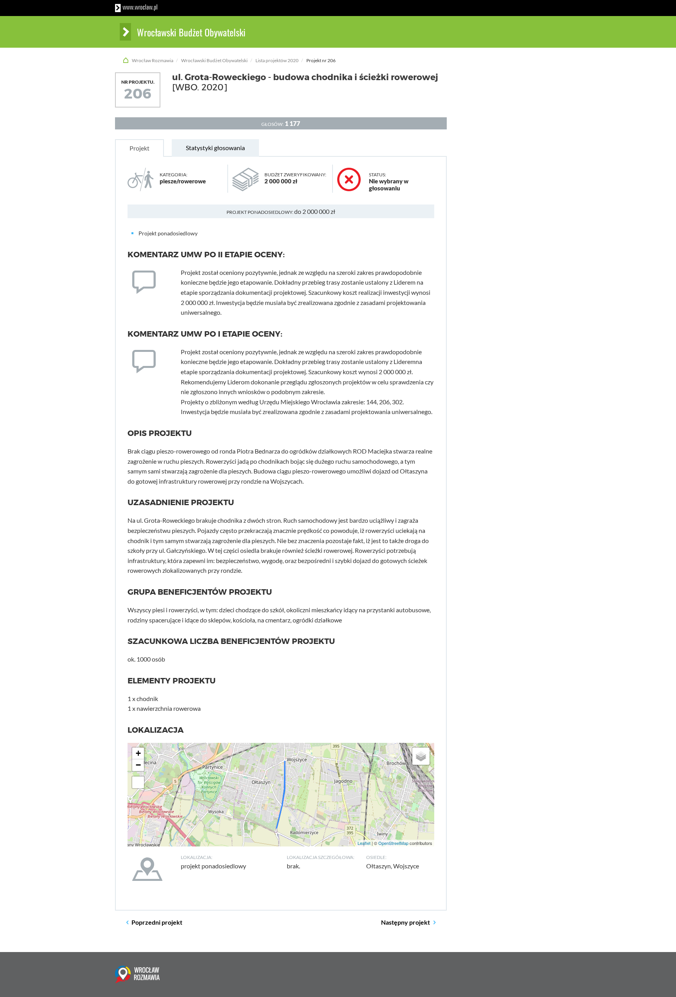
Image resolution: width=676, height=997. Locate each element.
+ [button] (138, 753)
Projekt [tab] (139, 148)
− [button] (138, 765)
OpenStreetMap (393, 843)
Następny (405, 922)
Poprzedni (156, 922)
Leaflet (364, 843)
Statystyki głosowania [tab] (215, 147)
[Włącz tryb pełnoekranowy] (138, 782)
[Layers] (421, 756)
